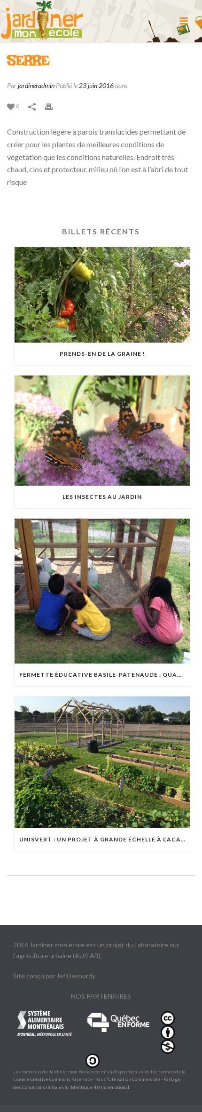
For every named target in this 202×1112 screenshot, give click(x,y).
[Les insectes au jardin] (102, 431)
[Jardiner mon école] (42, 21)
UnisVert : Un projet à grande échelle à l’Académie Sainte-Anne (104, 839)
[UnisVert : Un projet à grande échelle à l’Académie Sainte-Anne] (102, 762)
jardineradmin (36, 85)
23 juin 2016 (96, 85)
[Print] (53, 105)
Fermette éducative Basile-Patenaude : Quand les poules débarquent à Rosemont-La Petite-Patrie (104, 674)
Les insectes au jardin (102, 496)
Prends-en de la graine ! (102, 353)
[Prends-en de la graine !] (102, 295)
